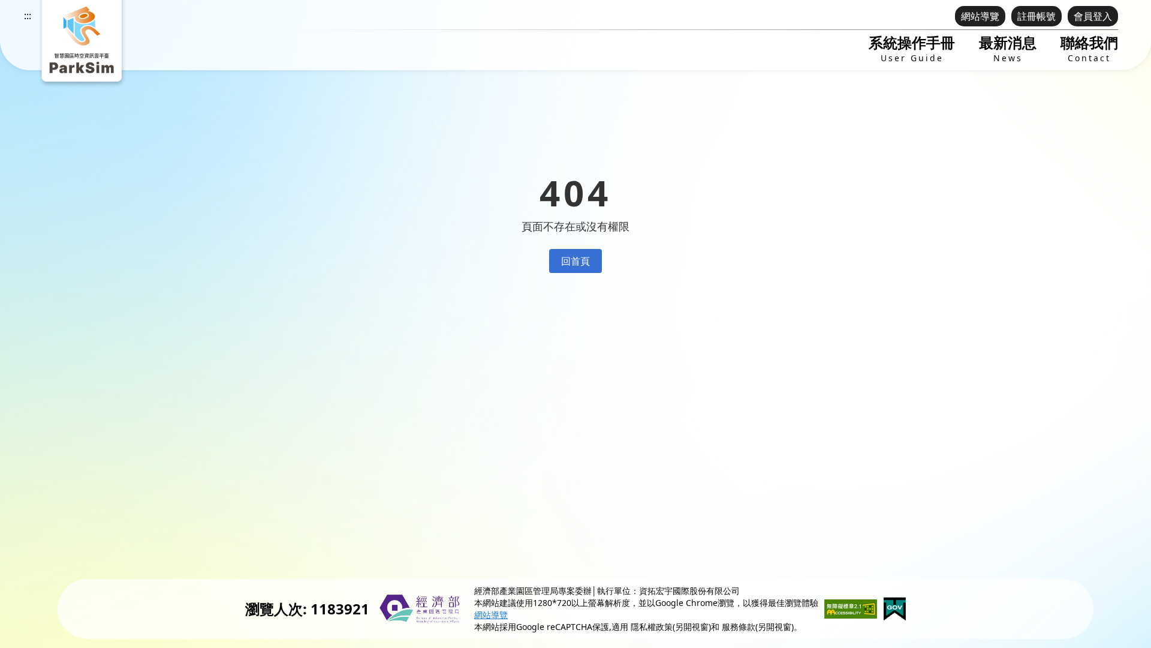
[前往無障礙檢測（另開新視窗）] (850, 608)
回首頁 (575, 261)
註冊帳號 (1036, 16)
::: (27, 15)
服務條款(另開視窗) (758, 626)
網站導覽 (980, 16)
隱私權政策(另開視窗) (671, 626)
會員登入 (1093, 16)
